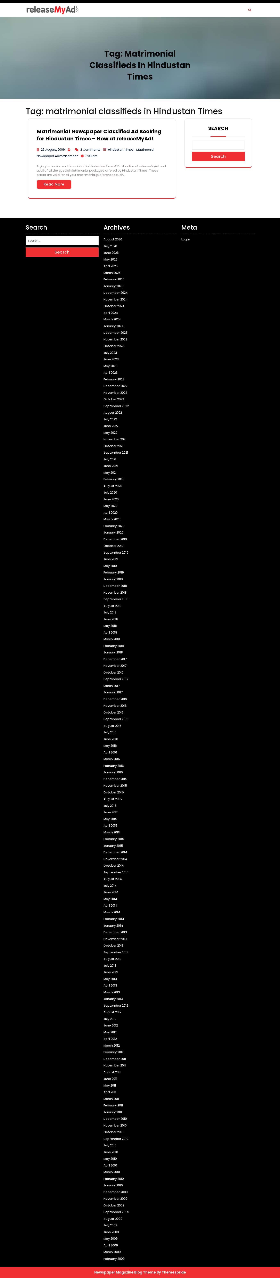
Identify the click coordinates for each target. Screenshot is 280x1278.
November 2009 (115, 1198)
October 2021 (113, 446)
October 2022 (114, 399)
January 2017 (113, 692)
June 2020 (111, 499)
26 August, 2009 (53, 149)
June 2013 (111, 972)
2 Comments (90, 149)
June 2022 (111, 426)
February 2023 (114, 379)
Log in (185, 239)
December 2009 (116, 1192)
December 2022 (115, 386)
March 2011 (111, 1099)
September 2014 (116, 872)
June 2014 (111, 892)
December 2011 (115, 1059)
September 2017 (116, 679)
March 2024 (112, 319)
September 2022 (116, 406)
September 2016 (116, 719)
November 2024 (115, 299)
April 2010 (110, 1165)
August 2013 (113, 959)
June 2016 (111, 739)
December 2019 (115, 539)
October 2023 (114, 346)
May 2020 (110, 506)
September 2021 (116, 452)
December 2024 (116, 292)
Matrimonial (145, 149)
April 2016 (110, 752)
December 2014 (115, 852)
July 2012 (110, 1019)
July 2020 (110, 492)
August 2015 (113, 799)
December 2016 (115, 699)
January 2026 (113, 286)
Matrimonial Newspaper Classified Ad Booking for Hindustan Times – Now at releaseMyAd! (99, 135)
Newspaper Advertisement (57, 156)
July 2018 (110, 612)
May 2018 (110, 626)
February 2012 (114, 1052)
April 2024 (111, 313)
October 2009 (114, 1205)
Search (218, 128)
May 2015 (110, 819)
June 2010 (111, 1152)
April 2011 (110, 1092)
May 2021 (110, 472)
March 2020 (112, 519)
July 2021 (110, 459)
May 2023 (110, 366)
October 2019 (114, 546)
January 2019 (113, 579)
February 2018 (114, 646)
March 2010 (112, 1172)
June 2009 (111, 1232)
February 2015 (114, 839)
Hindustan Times (120, 149)
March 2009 (112, 1252)
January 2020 (113, 532)
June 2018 (111, 619)
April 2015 (110, 825)
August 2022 (113, 412)
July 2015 (110, 805)
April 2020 (111, 512)
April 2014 (110, 905)
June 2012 (111, 1025)
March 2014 (112, 912)
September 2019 (116, 552)
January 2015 (113, 845)
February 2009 (114, 1258)
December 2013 (115, 932)
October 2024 (114, 306)
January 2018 (113, 652)
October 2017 (114, 672)
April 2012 (110, 1039)
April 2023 (111, 372)
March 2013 (112, 992)
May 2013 (110, 979)
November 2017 (115, 665)
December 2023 (115, 332)
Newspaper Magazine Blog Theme (125, 1272)
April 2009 (111, 1245)
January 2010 (113, 1185)
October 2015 (114, 792)
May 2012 (110, 1032)
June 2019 (111, 559)
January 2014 (113, 925)
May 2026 (110, 259)
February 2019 (114, 572)
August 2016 (113, 726)
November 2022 (115, 392)
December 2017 (115, 659)
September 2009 (116, 1212)
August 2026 (113, 239)
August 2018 (113, 606)
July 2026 (110, 246)
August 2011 (112, 1072)
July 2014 (110, 885)
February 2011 (113, 1105)
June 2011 (110, 1079)
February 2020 (114, 526)
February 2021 (114, 479)
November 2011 (115, 1065)
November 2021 (115, 439)
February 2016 (114, 766)
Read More (54, 184)
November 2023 (115, 339)
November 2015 (115, 785)
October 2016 (114, 712)
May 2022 (110, 432)
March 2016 (112, 759)
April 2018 (110, 632)
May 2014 (110, 899)
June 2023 (111, 359)
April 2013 (110, 985)
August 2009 (113, 1219)
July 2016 (110, 732)
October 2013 (114, 945)
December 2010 (115, 1118)
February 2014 (114, 919)
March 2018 (112, 639)
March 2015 (112, 832)
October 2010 (114, 1132)
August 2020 (113, 486)
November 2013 (115, 939)
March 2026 (112, 273)
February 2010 (114, 1179)
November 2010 (115, 1125)
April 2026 (111, 266)
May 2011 (110, 1085)
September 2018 (116, 599)
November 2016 (115, 705)
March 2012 (112, 1045)
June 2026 (111, 252)
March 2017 (112, 686)
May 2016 (110, 745)
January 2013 (113, 999)
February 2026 (114, 279)
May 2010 (110, 1158)
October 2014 (114, 865)
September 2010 (116, 1139)
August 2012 (112, 1012)
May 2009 (111, 1238)
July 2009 (110, 1225)
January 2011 (113, 1112)
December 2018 (115, 586)
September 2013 (116, 952)
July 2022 (110, 419)
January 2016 (113, 772)
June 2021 (111, 466)
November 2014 (115, 859)
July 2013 (110, 965)
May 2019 (110, 566)
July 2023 (110, 353)
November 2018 (115, 592)
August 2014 (113, 879)
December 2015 (115, 779)
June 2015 (111, 812)
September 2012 (116, 1005)
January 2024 (114, 326)
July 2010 (110, 1145)
